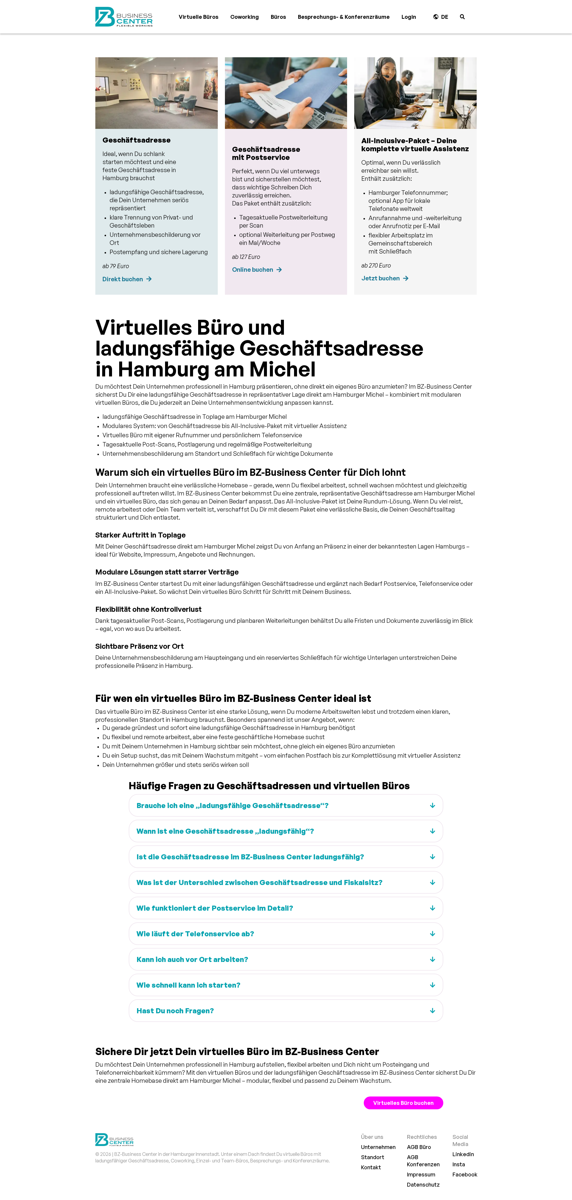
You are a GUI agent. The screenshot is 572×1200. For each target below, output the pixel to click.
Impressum (421, 1174)
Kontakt (371, 1167)
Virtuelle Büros (198, 16)
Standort (372, 1157)
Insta (459, 1164)
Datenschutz (423, 1184)
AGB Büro (419, 1147)
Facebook (465, 1174)
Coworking (244, 16)
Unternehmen (378, 1147)
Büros (278, 16)
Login (409, 16)
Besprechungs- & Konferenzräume (344, 16)
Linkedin (463, 1154)
